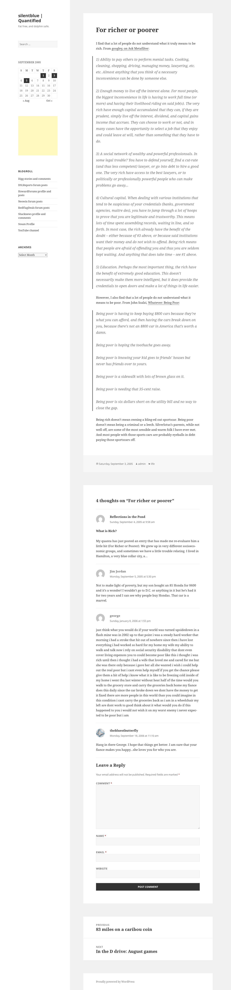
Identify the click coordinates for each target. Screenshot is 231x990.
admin (142, 464)
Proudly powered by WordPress (115, 981)
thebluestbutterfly (124, 730)
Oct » (49, 100)
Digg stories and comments (34, 179)
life (153, 464)
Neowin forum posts (30, 201)
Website (101, 868)
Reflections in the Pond (127, 517)
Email (101, 852)
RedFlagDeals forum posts (34, 207)
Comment (104, 783)
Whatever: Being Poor (163, 303)
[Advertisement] (38, 135)
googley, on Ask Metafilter (130, 48)
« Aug (26, 100)
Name (101, 836)
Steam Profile (26, 224)
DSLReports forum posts (32, 185)
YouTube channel (28, 230)
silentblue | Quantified (30, 18)
